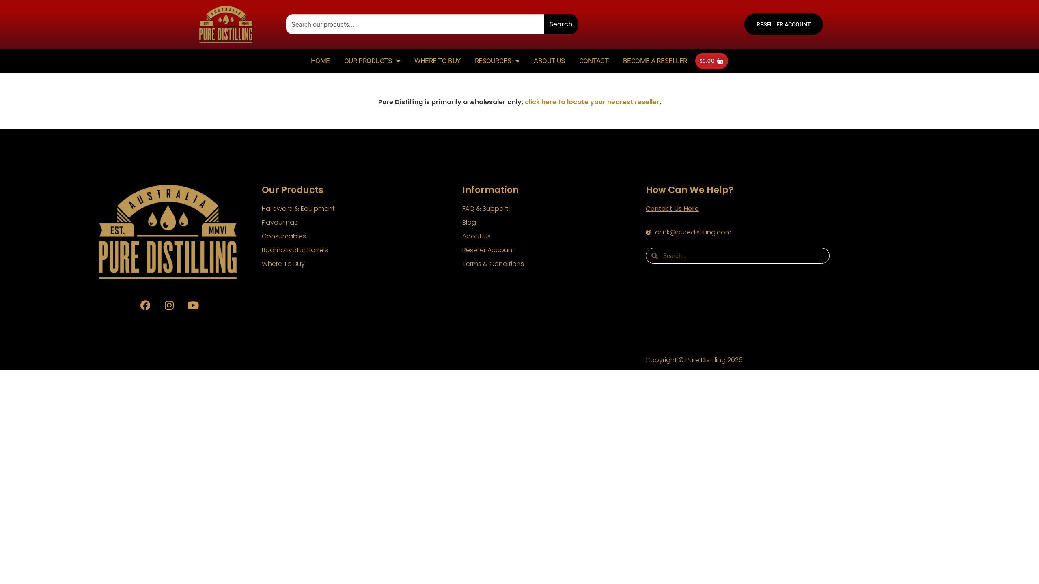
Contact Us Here (672, 208)
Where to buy (437, 61)
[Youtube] (193, 305)
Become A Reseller (655, 61)
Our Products (368, 61)
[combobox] (415, 24)
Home (320, 61)
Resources (493, 61)
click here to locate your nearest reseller (592, 102)
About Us (549, 61)
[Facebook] (145, 305)
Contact (594, 61)
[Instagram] (169, 305)
